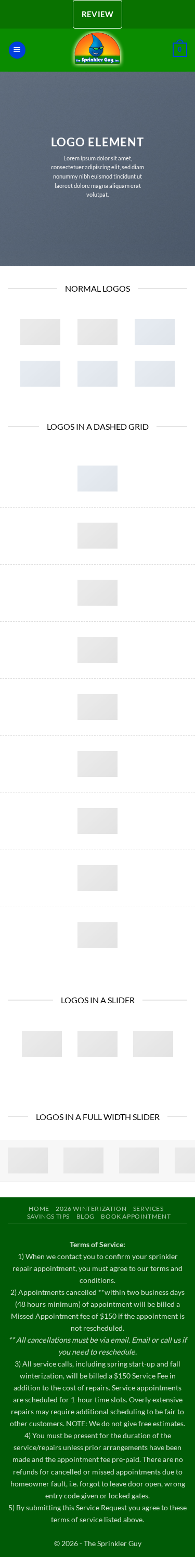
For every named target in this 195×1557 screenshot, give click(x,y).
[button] (17, 50)
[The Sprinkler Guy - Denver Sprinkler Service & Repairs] (98, 50)
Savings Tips (48, 1216)
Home (39, 1208)
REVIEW (98, 14)
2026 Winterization (91, 1208)
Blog (85, 1216)
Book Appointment (136, 1216)
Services (148, 1208)
